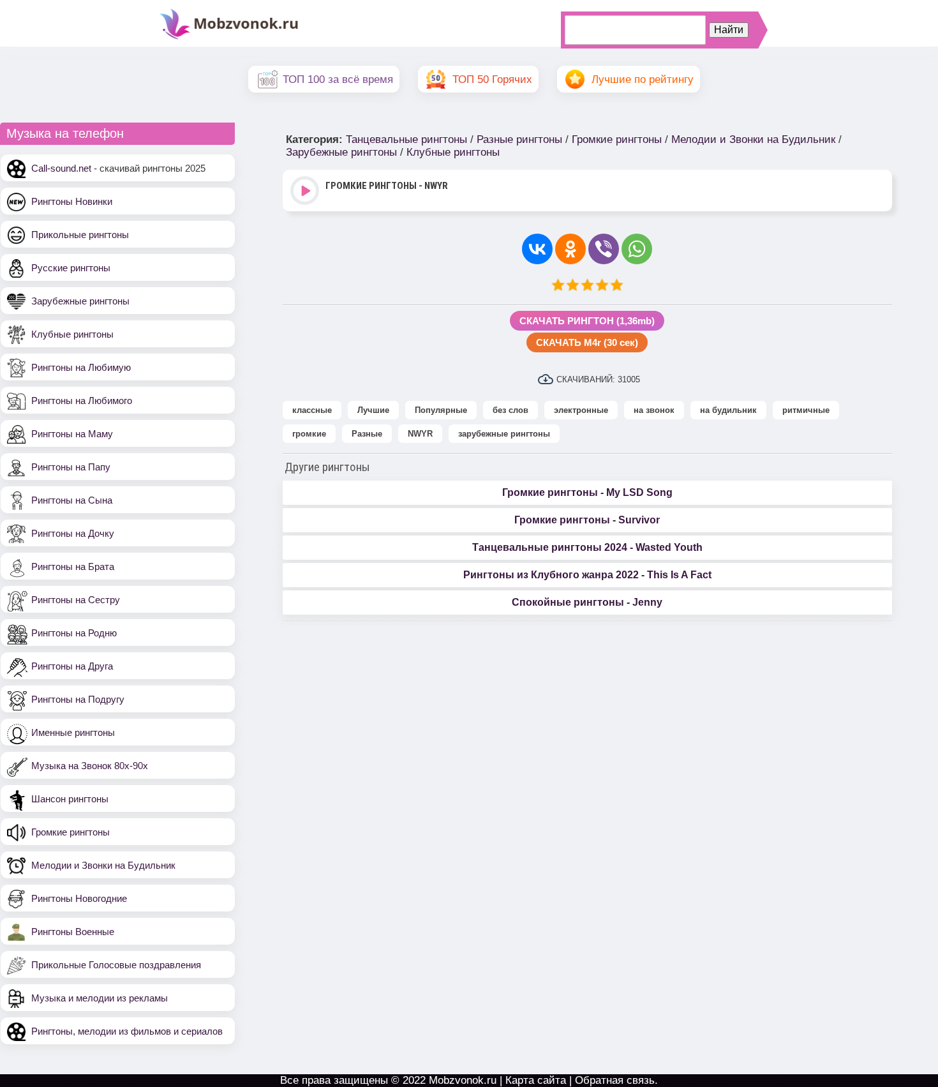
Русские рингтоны (70, 267)
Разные (367, 434)
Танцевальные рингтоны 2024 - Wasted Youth (587, 547)
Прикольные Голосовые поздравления (116, 964)
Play (306, 192)
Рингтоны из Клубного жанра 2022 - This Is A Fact (587, 574)
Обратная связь (615, 1080)
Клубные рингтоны (72, 334)
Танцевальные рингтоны (406, 139)
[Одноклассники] (570, 249)
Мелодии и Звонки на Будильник (103, 865)
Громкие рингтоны (70, 832)
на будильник (728, 410)
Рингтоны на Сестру (75, 599)
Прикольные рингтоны (80, 234)
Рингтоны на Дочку (72, 533)
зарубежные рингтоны (504, 434)
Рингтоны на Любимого (81, 400)
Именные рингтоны (73, 732)
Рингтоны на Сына (71, 500)
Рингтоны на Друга (72, 666)
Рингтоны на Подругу (77, 699)
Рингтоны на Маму (72, 433)
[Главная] (229, 38)
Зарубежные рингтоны (80, 301)
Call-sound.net (61, 168)
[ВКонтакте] (537, 249)
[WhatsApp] (637, 249)
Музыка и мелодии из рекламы (99, 998)
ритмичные (806, 410)
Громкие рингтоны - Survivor (587, 519)
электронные (581, 410)
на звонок (654, 410)
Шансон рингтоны (69, 798)
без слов (510, 410)
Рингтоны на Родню (74, 632)
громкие (309, 434)
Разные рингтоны (519, 139)
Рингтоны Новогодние (79, 898)
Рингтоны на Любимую (81, 367)
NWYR (420, 434)
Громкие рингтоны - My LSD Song (587, 492)
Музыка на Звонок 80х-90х (89, 765)
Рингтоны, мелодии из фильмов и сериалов (127, 1031)
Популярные (441, 410)
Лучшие (373, 410)
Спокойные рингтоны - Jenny (587, 602)
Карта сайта (535, 1080)
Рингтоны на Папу (70, 466)
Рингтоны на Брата (72, 566)
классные (312, 410)
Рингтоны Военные (72, 931)
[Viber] (603, 249)
